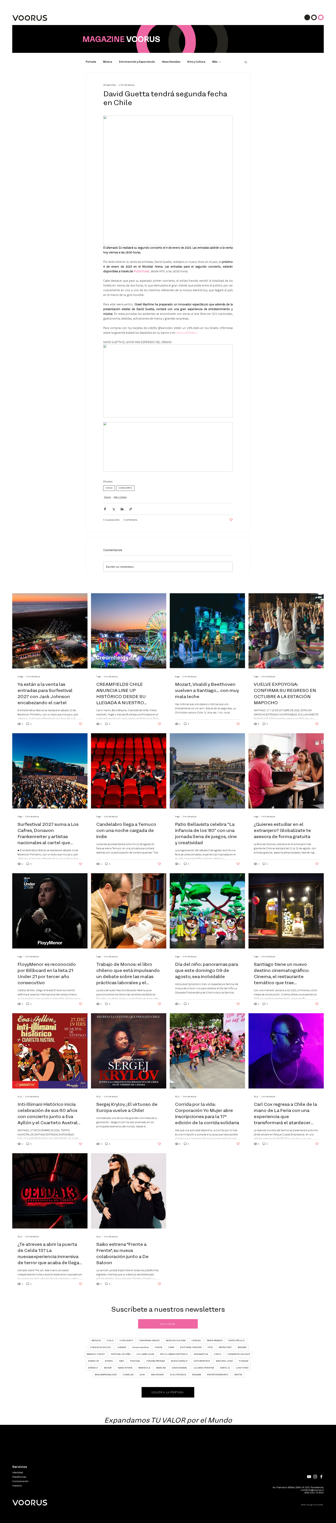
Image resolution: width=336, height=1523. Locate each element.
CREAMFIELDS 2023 (238, 1354)
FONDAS (243, 1361)
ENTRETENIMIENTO (217, 1375)
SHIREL (109, 1361)
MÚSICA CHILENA (176, 1341)
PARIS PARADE (214, 1341)
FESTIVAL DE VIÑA (120, 1354)
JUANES (121, 1347)
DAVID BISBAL (179, 1368)
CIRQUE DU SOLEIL (100, 1347)
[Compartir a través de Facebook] (105, 509)
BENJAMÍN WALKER (106, 1375)
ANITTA (238, 1375)
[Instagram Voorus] (315, 1476)
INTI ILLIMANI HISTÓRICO (174, 1354)
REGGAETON (201, 1354)
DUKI (142, 1375)
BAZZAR (242, 1347)
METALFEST (225, 1347)
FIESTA (158, 1347)
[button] (245, 62)
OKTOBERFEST (202, 1361)
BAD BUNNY (157, 1375)
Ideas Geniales (171, 62)
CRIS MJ (196, 1341)
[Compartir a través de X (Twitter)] (113, 509)
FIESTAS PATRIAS (155, 1361)
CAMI (171, 1347)
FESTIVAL (135, 1361)
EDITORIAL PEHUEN (191, 1347)
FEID (210, 1347)
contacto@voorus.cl (312, 1490)
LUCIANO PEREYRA (203, 1368)
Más (215, 62)
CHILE (109, 488)
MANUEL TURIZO (96, 1354)
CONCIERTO (125, 488)
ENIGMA (196, 1375)
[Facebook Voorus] (321, 1476)
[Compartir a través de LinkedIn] (122, 509)
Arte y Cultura (196, 62)
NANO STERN (125, 1368)
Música (107, 62)
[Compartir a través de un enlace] (130, 509)
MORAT (108, 1368)
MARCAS (161, 1368)
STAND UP (93, 1361)
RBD (121, 1361)
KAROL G (225, 1368)
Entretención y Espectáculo (137, 62)
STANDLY (93, 1368)
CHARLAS (128, 1375)
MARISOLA (144, 1368)
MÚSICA (96, 1341)
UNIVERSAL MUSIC (149, 1341)
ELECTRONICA (178, 1375)
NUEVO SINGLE (179, 1361)
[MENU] (314, 17)
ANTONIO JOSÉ (224, 1361)
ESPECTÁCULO (236, 1341)
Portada (91, 62)
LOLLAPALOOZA (145, 1354)
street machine (140, 1347)
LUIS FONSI (242, 1368)
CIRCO (217, 1354)
